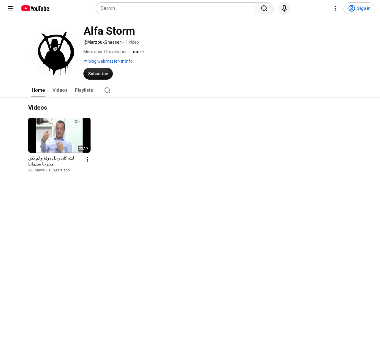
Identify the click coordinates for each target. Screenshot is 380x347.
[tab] (38, 90)
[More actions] (88, 159)
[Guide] (10, 8)
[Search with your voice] (284, 8)
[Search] (264, 8)
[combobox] (177, 8)
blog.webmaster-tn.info (110, 61)
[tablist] (190, 90)
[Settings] (335, 8)
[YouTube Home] (35, 8)
